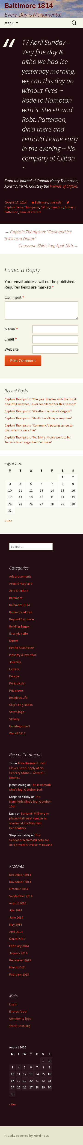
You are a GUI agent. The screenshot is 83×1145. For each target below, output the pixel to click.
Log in (13, 1004)
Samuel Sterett (30, 212)
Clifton (45, 207)
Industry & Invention (23, 655)
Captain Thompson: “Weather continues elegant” (38, 411)
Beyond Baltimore (21, 619)
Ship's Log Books (21, 705)
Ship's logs (16, 712)
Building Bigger (19, 626)
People (14, 676)
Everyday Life (18, 633)
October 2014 (18, 889)
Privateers (16, 690)
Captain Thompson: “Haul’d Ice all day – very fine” (38, 418)
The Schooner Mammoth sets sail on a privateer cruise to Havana (30, 840)
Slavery (14, 719)
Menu (9, 22)
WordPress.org (19, 1026)
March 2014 (17, 939)
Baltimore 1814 (19, 605)
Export (13, 640)
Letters (14, 669)
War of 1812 (17, 733)
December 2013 (20, 960)
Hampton (57, 207)
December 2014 (20, 875)
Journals (56, 202)
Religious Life (18, 698)
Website (12, 349)
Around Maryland (20, 583)
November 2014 (20, 882)
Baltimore (41, 202)
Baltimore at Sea (20, 612)
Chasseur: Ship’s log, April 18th (48, 245)
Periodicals (17, 683)
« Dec (8, 521)
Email (11, 339)
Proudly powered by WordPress (27, 1136)
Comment (14, 297)
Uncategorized (19, 726)
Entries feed (17, 1011)
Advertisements (20, 576)
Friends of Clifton (63, 186)
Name (11, 329)
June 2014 (16, 917)
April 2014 (16, 932)
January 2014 (18, 953)
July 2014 (15, 910)
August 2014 (17, 903)
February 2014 (19, 946)
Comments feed (20, 1018)
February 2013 (19, 974)
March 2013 (17, 967)
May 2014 (15, 924)
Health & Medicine (21, 648)
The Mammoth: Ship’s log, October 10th (30, 801)
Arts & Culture (18, 591)
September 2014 (20, 896)
